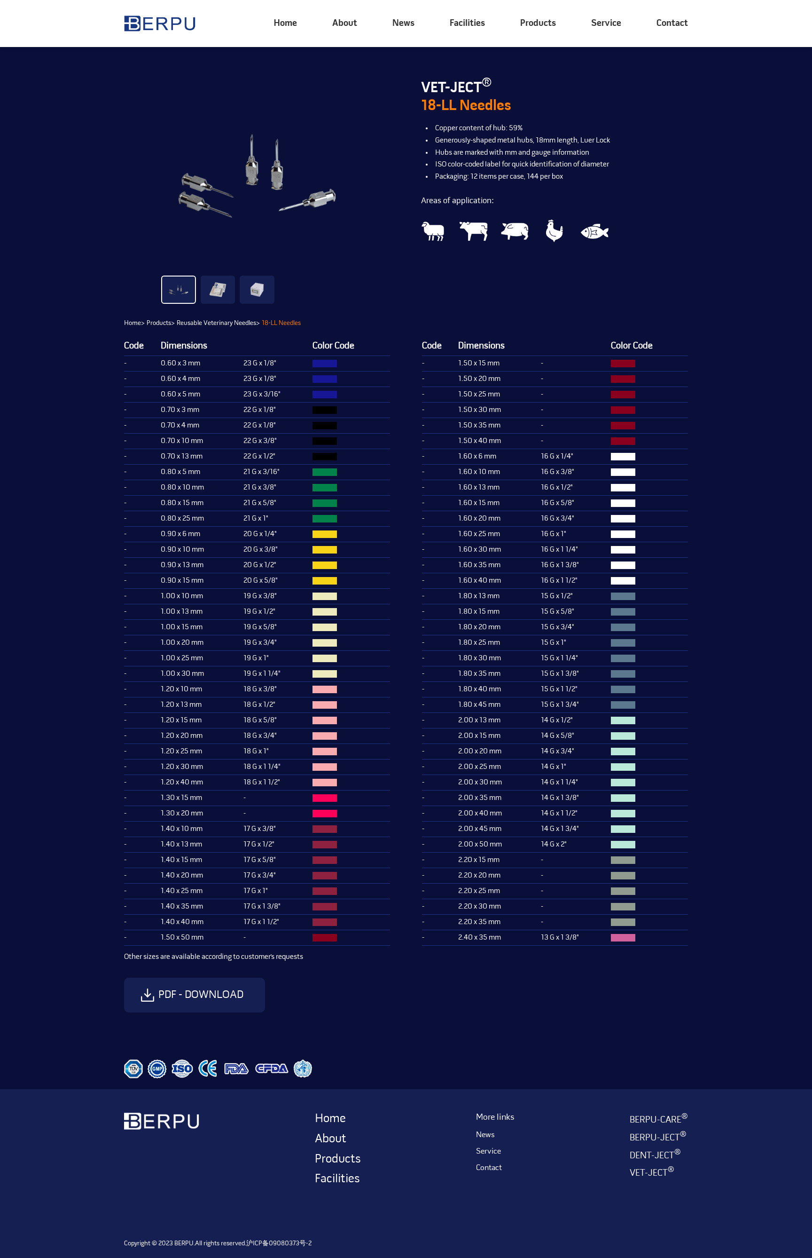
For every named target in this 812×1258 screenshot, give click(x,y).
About (344, 23)
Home (285, 23)
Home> (134, 323)
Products (338, 1159)
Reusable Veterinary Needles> (218, 323)
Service (606, 23)
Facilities (467, 23)
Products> (161, 323)
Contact (672, 23)
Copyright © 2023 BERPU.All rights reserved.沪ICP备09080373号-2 (218, 1243)
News (403, 23)
